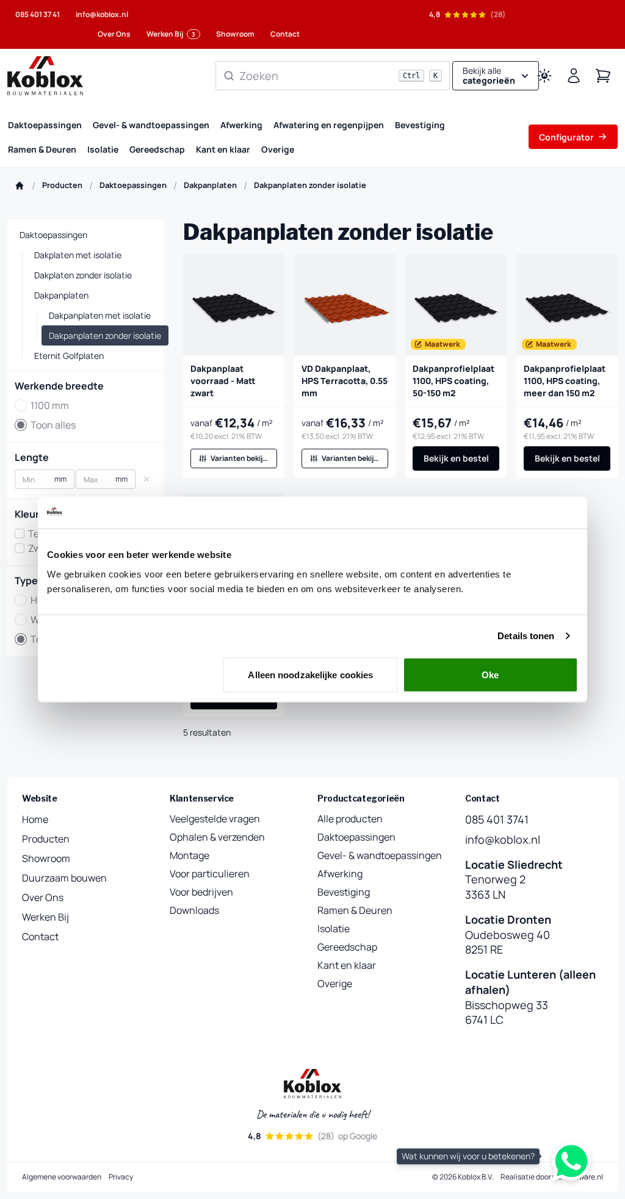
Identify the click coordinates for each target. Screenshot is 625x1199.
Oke (490, 674)
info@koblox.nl (102, 14)
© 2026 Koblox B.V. (462, 1177)
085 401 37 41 (37, 14)
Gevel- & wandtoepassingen (151, 125)
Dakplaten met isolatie (77, 255)
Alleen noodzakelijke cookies (310, 674)
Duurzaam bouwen (64, 878)
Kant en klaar (223, 149)
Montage (189, 855)
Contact (285, 34)
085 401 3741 (497, 819)
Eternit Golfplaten (69, 355)
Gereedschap (157, 149)
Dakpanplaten (61, 295)
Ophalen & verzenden (217, 837)
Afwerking (241, 125)
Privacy (121, 1177)
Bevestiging (420, 125)
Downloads (194, 910)
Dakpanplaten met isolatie (100, 315)
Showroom (235, 34)
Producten (46, 839)
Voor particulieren (210, 873)
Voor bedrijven (201, 892)
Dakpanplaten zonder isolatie (105, 335)
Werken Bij (170, 34)
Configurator (566, 137)
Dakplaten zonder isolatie (83, 275)
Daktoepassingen (45, 125)
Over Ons (114, 34)
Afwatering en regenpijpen (328, 125)
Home (35, 819)
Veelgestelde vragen (215, 818)
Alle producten (350, 818)
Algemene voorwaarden (61, 1177)
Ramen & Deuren (42, 149)
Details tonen (525, 636)
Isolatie (102, 149)
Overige (277, 149)
